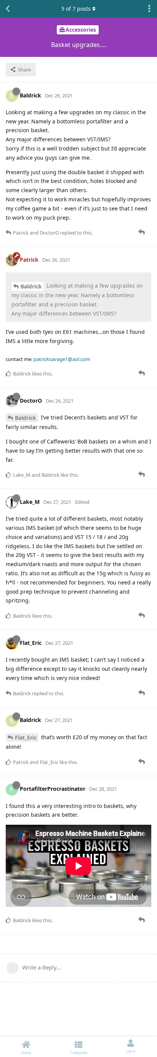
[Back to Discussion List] (7, 9)
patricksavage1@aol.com (62, 359)
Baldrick (31, 286)
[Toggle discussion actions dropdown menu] (149, 9)
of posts (76, 8)
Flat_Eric (26, 737)
